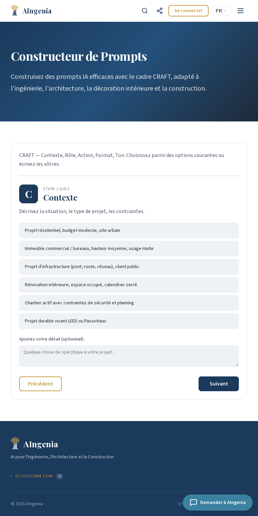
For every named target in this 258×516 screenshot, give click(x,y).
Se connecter (188, 10)
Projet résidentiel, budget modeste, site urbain (72, 230)
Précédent (40, 384)
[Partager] (160, 11)
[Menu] (240, 10)
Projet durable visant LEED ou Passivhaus (65, 321)
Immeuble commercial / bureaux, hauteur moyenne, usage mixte (89, 248)
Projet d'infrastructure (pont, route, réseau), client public (82, 266)
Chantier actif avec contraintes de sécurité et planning (79, 303)
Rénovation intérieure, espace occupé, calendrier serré (81, 284)
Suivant (219, 384)
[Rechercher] (145, 11)
